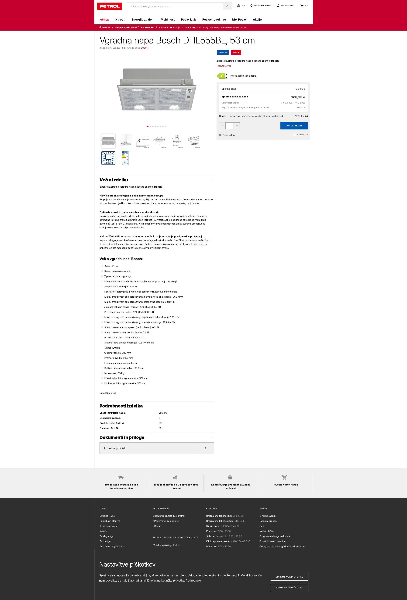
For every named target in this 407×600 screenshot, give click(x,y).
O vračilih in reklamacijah (272, 541)
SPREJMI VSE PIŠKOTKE (289, 576)
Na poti (120, 19)
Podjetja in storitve (110, 520)
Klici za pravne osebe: (218, 541)
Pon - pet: (211, 531)
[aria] (104, 27)
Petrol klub (188, 19)
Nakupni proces (268, 520)
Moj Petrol (239, 19)
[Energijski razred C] (222, 76)
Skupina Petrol (107, 515)
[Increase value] (237, 125)
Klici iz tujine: (213, 526)
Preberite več (224, 65)
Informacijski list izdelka (243, 75)
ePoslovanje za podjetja (166, 520)
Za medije (105, 541)
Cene (262, 526)
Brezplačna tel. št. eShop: (220, 520)
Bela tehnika (147, 27)
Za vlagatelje (107, 536)
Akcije (257, 19)
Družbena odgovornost (112, 546)
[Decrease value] (222, 125)
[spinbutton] (229, 125)
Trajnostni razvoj (108, 526)
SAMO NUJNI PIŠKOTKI (289, 587)
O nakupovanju (267, 515)
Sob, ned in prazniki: (217, 536)
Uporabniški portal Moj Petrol (169, 515)
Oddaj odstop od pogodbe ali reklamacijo (282, 546)
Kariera (103, 531)
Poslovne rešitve (214, 19)
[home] (109, 6)
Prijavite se (287, 5)
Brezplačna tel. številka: (219, 515)
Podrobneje (193, 580)
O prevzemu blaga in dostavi (274, 536)
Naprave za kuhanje (169, 27)
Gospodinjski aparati (126, 27)
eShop (104, 19)
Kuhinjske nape (192, 27)
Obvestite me (294, 125)
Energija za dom (143, 19)
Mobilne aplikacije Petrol (166, 545)
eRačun (157, 526)
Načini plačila (266, 531)
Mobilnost (168, 19)
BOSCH (144, 47)
